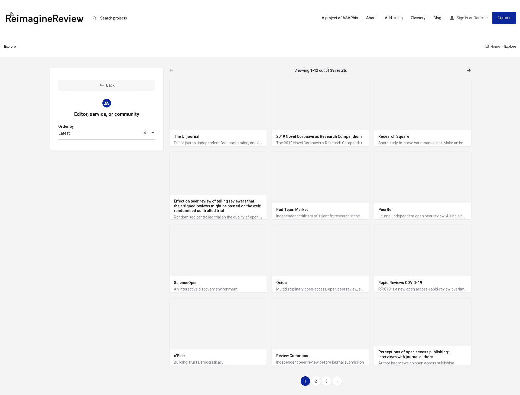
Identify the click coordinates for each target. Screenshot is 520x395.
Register (481, 18)
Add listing (394, 18)
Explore (504, 18)
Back (110, 85)
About (371, 18)
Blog (437, 18)
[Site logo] (46, 17)
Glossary (418, 18)
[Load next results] (469, 70)
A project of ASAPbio (340, 18)
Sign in (462, 18)
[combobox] (106, 133)
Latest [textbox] (64, 133)
